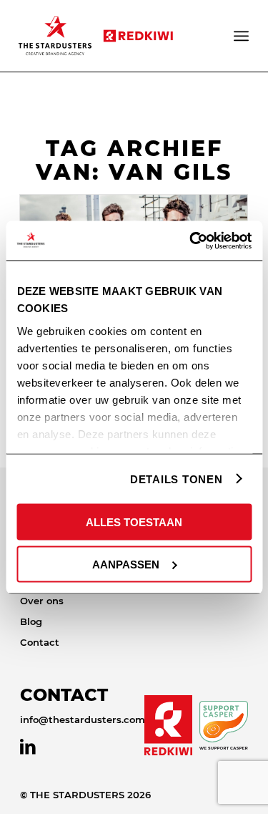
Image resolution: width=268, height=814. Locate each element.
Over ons (42, 600)
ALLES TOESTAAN (134, 522)
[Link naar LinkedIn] (28, 746)
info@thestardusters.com (82, 719)
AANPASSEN (125, 564)
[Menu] (242, 36)
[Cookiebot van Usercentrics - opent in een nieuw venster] (191, 240)
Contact (39, 642)
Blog (31, 621)
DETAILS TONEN (176, 479)
